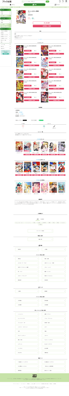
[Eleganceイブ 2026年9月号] (19, 182)
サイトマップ (38, 383)
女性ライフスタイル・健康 (23, 267)
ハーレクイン (28, 222)
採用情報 (54, 383)
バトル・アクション (48, 318)
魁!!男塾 (27, 173)
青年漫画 (46, 300)
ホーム (3, 7)
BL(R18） (20, 352)
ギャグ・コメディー (22, 335)
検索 (47, 1)
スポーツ (46, 335)
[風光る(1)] (36, 162)
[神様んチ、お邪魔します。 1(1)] (36, 141)
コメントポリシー (23, 383)
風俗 (58, 222)
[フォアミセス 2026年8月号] (61, 182)
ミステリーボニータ (27, 193)
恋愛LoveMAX (36, 193)
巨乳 (34, 222)
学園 (45, 331)
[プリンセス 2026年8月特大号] (44, 182)
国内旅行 (19, 280)
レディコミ (20, 344)
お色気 (39, 222)
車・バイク (20, 271)
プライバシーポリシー (16, 383)
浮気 (54, 222)
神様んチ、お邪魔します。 (36, 152)
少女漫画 (19, 304)
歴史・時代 (20, 339)
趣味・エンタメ (48, 271)
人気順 (46, 249)
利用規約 (28, 383)
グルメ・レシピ (48, 267)
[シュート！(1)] (61, 162)
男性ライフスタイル (48, 275)
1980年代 (44, 222)
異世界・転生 (47, 322)
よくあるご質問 (33, 383)
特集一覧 (40, 239)
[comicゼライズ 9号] (19, 141)
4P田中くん (45, 173)
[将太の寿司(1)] (53, 162)
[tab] (12, 4)
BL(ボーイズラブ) (48, 344)
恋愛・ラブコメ (48, 314)
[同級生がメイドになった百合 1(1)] (53, 141)
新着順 (46, 291)
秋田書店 (20, 112)
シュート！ (61, 173)
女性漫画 (46, 304)
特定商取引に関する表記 (45, 383)
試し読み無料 (47, 22)
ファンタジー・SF (21, 322)
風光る (36, 173)
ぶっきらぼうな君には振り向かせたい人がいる (27, 152)
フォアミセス (61, 193)
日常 (19, 331)
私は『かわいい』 (45, 152)
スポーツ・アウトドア (22, 275)
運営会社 (51, 383)
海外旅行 (46, 280)
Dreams (19, 173)
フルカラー (63, 222)
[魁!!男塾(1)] (27, 162)
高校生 (40, 224)
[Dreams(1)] (19, 162)
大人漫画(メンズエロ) (22, 366)
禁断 (49, 222)
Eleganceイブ (19, 193)
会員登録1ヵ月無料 (47, 26)
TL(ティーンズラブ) (49, 339)
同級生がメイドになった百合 (53, 152)
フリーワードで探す (40, 230)
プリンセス (44, 193)
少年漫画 (11, 7)
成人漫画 (46, 348)
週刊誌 (19, 258)
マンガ (7, 7)
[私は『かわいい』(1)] (44, 141)
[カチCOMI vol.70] (53, 182)
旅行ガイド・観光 (48, 370)
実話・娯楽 (47, 258)
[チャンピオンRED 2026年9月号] (21, 10)
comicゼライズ (19, 152)
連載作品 (46, 352)
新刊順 (19, 249)
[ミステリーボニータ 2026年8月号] (27, 182)
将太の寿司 (53, 173)
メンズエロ (20, 348)
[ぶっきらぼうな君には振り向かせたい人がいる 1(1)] (27, 141)
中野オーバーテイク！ (61, 152)
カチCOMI (53, 193)
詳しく (35, 50)
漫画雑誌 (19, 370)
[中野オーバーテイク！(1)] (61, 141)
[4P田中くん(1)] (44, 162)
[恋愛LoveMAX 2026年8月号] (36, 182)
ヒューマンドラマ (21, 318)
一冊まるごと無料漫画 (49, 366)
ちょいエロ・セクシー (20, 222)
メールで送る (34, 120)
